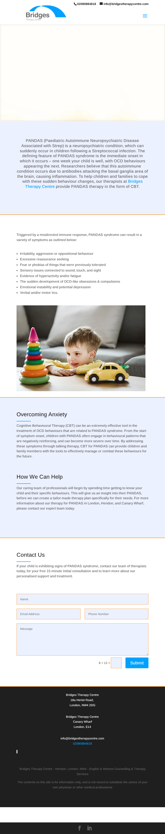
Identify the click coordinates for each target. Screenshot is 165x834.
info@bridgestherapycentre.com (82, 738)
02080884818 (82, 743)
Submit (137, 663)
